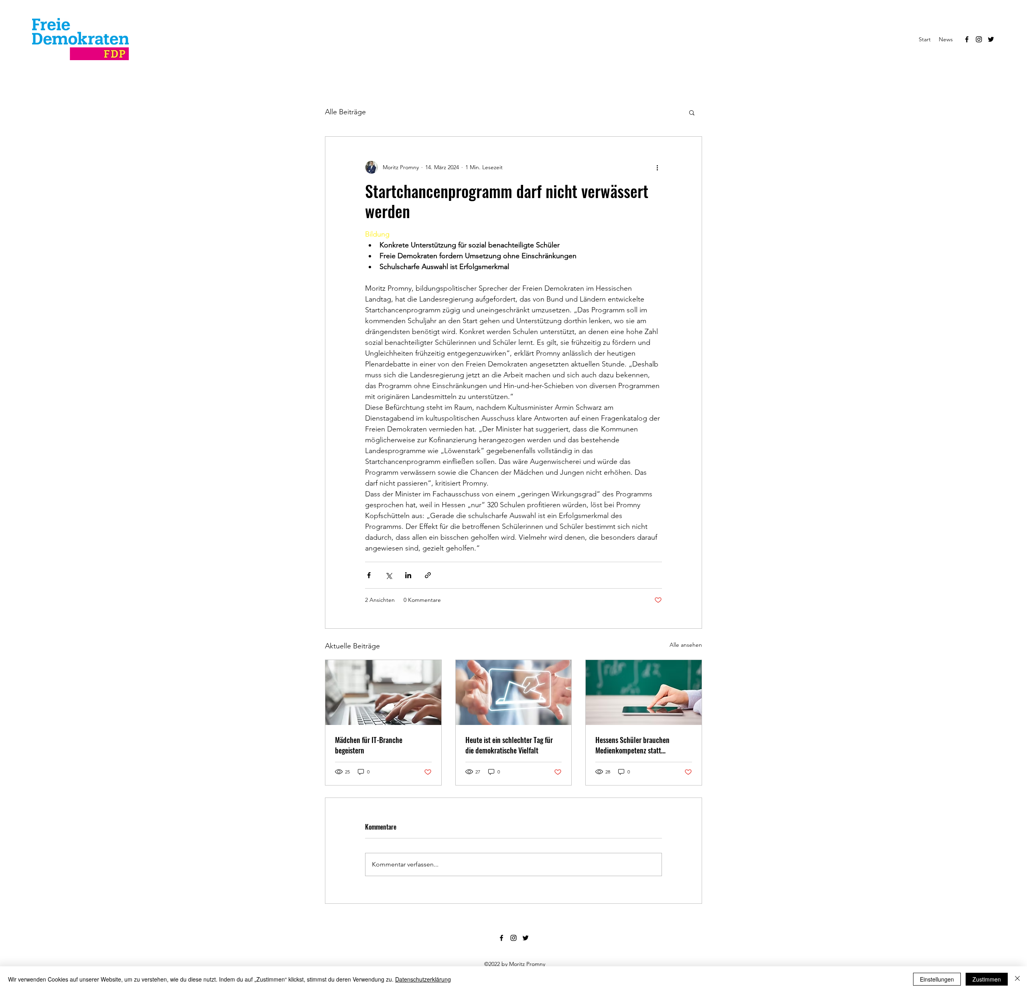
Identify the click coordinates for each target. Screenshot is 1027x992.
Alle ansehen (686, 644)
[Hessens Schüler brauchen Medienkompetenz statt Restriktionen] (644, 692)
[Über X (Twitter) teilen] (388, 575)
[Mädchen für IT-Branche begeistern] (383, 692)
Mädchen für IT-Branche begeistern (368, 745)
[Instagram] (979, 39)
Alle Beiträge (345, 111)
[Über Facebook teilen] (369, 575)
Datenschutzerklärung (423, 979)
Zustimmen (986, 979)
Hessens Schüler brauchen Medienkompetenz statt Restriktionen (632, 745)
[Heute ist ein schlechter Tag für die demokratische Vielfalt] (514, 692)
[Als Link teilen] (428, 575)
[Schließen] (1017, 979)
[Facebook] (967, 39)
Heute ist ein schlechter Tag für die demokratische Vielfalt (509, 745)
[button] (692, 112)
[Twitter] (991, 39)
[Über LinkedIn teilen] (408, 575)
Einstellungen (937, 979)
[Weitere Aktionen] (657, 167)
